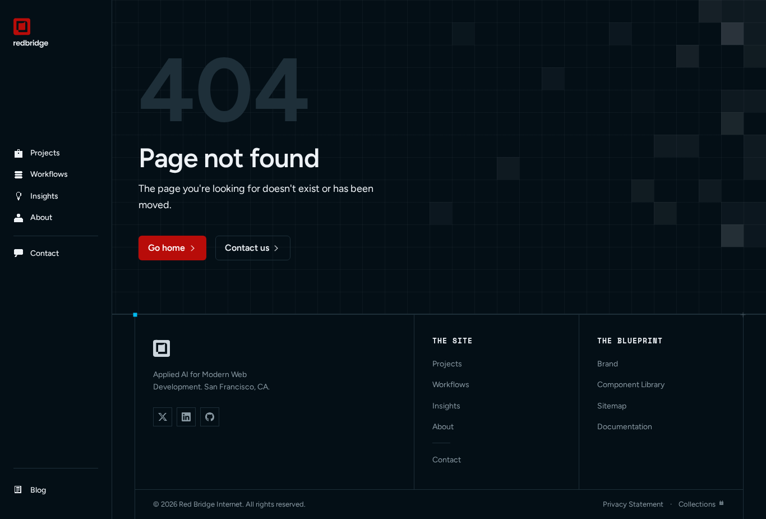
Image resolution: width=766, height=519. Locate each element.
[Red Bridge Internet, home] (161, 348)
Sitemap (611, 406)
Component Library (631, 384)
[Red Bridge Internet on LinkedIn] (186, 416)
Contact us (247, 247)
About (443, 426)
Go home (166, 247)
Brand (607, 364)
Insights (446, 406)
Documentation (624, 426)
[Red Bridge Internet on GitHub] (209, 416)
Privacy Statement (633, 504)
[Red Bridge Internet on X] (162, 416)
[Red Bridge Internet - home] (55, 33)
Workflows (450, 384)
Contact (446, 460)
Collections (697, 504)
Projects (447, 364)
